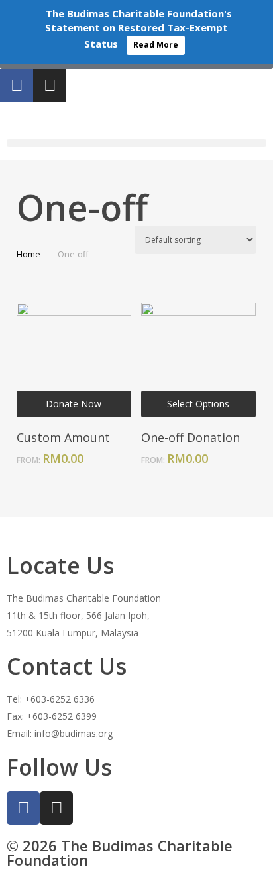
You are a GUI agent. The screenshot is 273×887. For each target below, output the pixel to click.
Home (28, 254)
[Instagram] (49, 85)
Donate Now (73, 403)
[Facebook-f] (16, 85)
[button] (136, 143)
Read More (155, 44)
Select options (198, 403)
